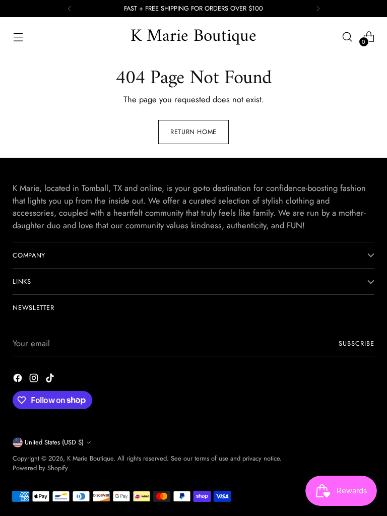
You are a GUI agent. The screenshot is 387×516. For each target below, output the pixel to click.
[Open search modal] (347, 36)
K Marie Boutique (90, 458)
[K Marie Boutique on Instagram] (35, 379)
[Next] (318, 8)
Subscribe (356, 343)
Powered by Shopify (40, 468)
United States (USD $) (54, 442)
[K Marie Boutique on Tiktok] (51, 379)
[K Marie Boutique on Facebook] (19, 379)
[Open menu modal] (18, 36)
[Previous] (69, 8)
